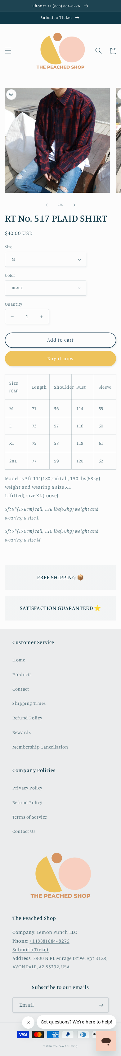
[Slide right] (74, 205)
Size (8, 246)
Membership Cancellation (40, 746)
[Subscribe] (101, 1005)
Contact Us (23, 831)
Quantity (13, 304)
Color (10, 275)
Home (18, 659)
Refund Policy (27, 717)
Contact (20, 688)
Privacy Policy (27, 787)
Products (22, 674)
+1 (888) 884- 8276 (49, 941)
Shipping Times (29, 703)
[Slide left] (46, 205)
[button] (8, 51)
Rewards (21, 732)
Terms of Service (29, 817)
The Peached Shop (65, 1046)
